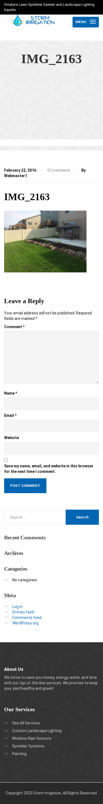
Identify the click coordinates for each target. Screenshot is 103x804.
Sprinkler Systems (28, 746)
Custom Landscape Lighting (37, 730)
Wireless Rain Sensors (31, 738)
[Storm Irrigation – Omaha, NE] (33, 22)
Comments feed (26, 617)
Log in (17, 606)
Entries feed (23, 612)
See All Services (26, 723)
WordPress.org (25, 623)
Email (10, 415)
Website (11, 438)
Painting (19, 754)
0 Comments (58, 170)
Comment (14, 327)
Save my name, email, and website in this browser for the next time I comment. (48, 469)
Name (10, 393)
